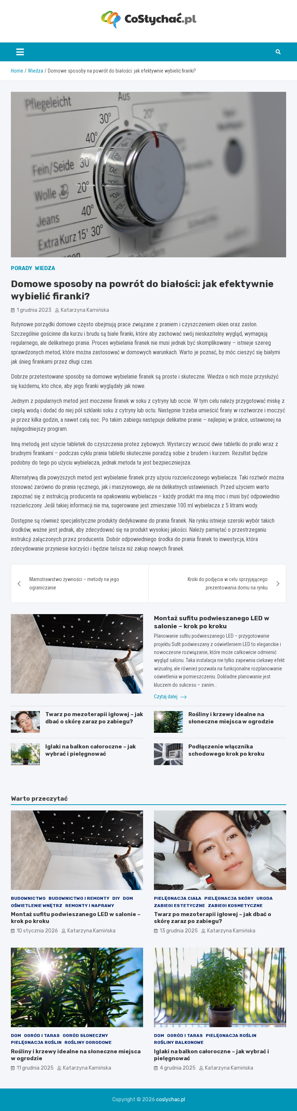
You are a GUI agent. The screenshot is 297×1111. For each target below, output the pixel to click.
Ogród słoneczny (85, 1035)
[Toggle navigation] (20, 51)
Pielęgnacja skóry (229, 898)
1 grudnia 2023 (34, 310)
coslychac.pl (170, 1099)
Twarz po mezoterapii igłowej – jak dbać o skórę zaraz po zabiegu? (94, 718)
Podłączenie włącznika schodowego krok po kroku (226, 750)
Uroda (264, 898)
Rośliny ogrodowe (88, 1042)
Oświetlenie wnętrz (36, 905)
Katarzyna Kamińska (85, 310)
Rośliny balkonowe (179, 1042)
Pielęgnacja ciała (177, 898)
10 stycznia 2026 (37, 931)
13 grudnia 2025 (179, 931)
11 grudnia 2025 (35, 1068)
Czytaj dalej (166, 696)
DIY (116, 898)
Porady (21, 268)
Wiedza (45, 268)
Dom (128, 898)
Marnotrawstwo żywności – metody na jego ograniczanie (74, 583)
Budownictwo (28, 898)
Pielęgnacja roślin (36, 1042)
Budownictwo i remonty (79, 898)
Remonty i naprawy (89, 905)
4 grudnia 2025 (178, 1068)
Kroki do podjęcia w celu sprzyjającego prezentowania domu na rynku (228, 583)
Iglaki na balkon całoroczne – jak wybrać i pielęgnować (90, 750)
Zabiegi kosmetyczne (235, 905)
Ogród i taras (42, 1035)
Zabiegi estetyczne (179, 905)
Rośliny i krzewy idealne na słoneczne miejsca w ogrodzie (231, 718)
